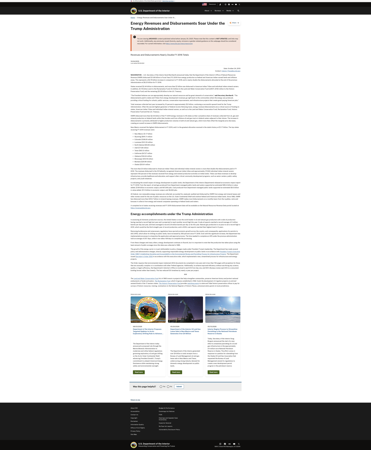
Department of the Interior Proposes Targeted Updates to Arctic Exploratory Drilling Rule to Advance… (148, 331)
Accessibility (135, 411)
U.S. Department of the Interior (154, 10)
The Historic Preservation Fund (170, 283)
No (171, 386)
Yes (164, 386)
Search (238, 11)
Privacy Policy (135, 431)
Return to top (135, 400)
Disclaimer (134, 421)
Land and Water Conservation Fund (146, 278)
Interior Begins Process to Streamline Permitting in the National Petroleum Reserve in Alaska (222, 331)
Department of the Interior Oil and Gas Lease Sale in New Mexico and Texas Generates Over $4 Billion (185, 331)
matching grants (193, 283)
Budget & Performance (167, 408)
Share (234, 23)
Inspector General (165, 423)
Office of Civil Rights (138, 428)
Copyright (134, 418)
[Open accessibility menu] (220, 4)
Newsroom (212, 4)
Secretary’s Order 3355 (144, 256)
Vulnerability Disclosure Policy (169, 429)
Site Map (134, 434)
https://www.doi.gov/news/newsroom (179, 44)
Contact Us (134, 414)
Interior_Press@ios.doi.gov (231, 71)
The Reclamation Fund (162, 281)
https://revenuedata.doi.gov (140, 208)
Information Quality (137, 424)
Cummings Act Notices (166, 411)
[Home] (134, 11)
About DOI (134, 408)
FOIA (160, 414)
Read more (139, 372)
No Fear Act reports (165, 426)
